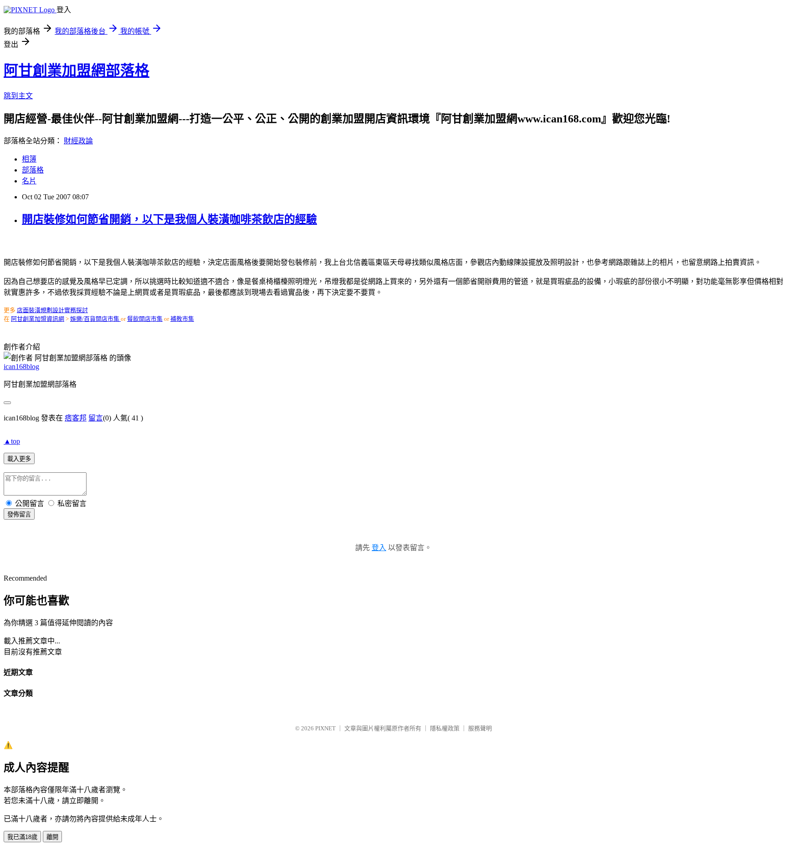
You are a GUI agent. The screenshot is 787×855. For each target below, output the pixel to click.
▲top (12, 441)
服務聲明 (480, 728)
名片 (29, 181)
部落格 (33, 170)
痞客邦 (76, 418)
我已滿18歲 (22, 837)
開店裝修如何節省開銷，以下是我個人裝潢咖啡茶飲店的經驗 (169, 219)
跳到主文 (18, 96)
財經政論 (78, 141)
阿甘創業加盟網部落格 (76, 70)
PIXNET (325, 728)
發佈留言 (19, 514)
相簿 (29, 159)
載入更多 (19, 458)
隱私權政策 (445, 728)
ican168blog (21, 366)
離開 (52, 837)
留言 (95, 418)
